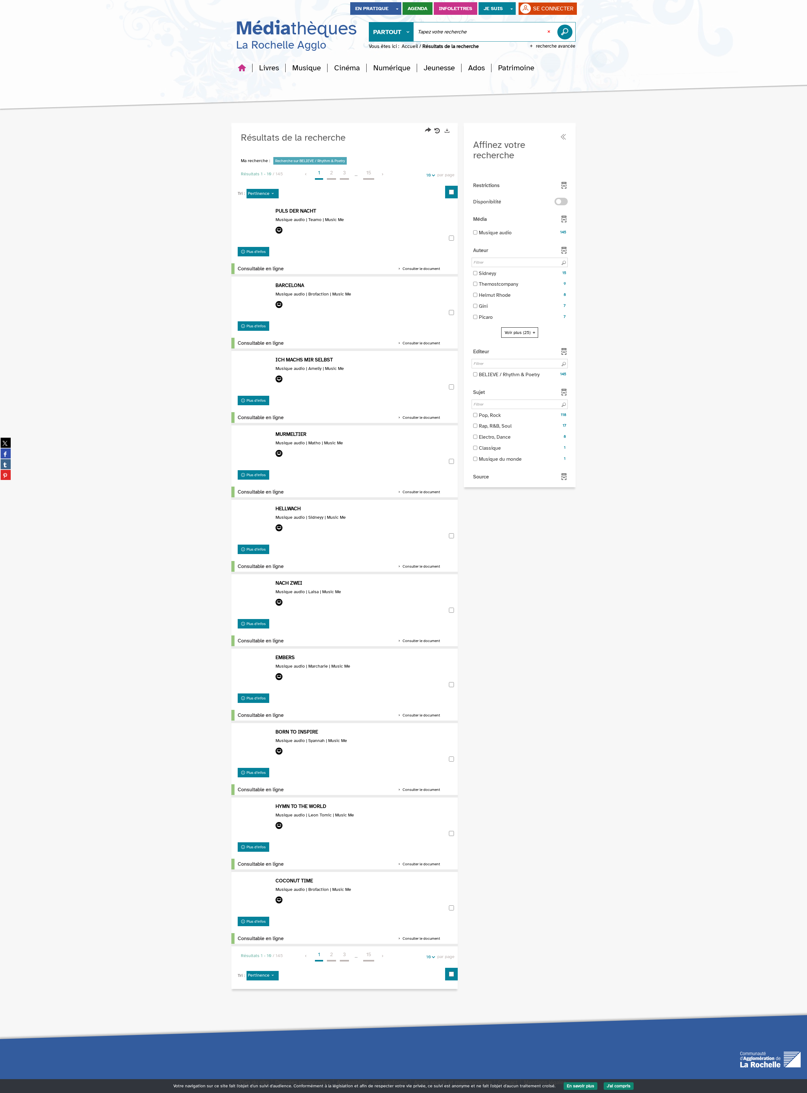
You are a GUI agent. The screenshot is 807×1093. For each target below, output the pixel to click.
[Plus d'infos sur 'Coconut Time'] (255, 895)
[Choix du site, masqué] (397, 8)
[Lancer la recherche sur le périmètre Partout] (566, 31)
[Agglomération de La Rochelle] (770, 1059)
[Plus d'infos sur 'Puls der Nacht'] (255, 225)
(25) (518, 332)
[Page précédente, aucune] (306, 174)
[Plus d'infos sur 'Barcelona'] (255, 300)
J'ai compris (618, 1086)
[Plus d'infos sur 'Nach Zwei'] (255, 598)
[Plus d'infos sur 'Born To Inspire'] (255, 746)
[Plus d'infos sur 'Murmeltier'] (255, 449)
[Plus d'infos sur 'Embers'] (255, 672)
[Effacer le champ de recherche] (549, 31)
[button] (269, 68)
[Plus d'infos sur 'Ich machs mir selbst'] (255, 374)
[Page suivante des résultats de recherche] (383, 174)
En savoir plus (580, 1086)
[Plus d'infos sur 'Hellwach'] (255, 523)
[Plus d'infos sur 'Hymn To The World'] (255, 821)
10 (428, 175)
